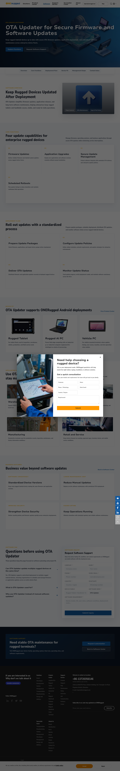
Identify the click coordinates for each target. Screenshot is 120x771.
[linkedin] (117, 512)
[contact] (117, 517)
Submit (78, 408)
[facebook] (117, 507)
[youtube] (117, 503)
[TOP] (117, 522)
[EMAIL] (117, 498)
